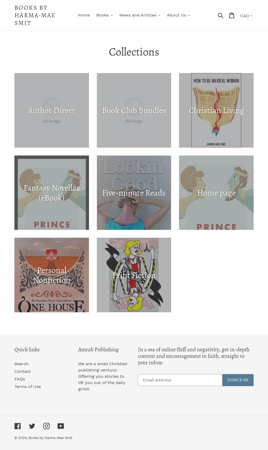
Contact (22, 371)
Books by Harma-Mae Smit (35, 15)
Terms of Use (27, 386)
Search (21, 363)
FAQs (19, 378)
